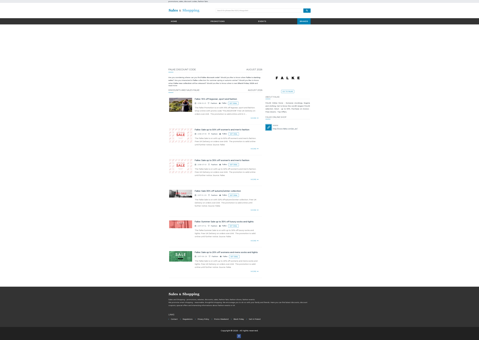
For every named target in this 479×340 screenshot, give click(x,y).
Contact (174, 319)
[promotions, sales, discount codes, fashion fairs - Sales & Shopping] (184, 10)
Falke (224, 103)
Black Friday (239, 319)
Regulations (188, 319)
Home (174, 21)
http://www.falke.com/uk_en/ (285, 129)
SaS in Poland (254, 319)
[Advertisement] (239, 44)
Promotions (218, 21)
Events (262, 21)
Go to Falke (288, 91)
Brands (304, 21)
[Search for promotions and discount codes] (307, 10)
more (254, 118)
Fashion (214, 103)
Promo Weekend (221, 319)
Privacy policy (203, 319)
